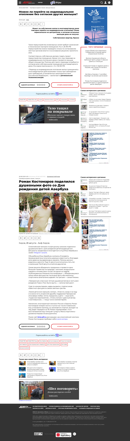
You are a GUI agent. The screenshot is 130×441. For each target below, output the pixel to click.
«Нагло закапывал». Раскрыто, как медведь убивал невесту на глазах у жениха (99, 119)
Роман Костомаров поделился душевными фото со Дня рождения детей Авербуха (95, 82)
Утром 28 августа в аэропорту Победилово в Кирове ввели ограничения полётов (95, 52)
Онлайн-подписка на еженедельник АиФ (61, 406)
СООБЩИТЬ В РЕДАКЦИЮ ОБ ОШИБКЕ (89, 408)
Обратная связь (95, 406)
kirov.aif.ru (42, 317)
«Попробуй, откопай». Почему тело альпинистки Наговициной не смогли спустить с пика (99, 200)
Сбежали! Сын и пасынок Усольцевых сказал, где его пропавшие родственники (100, 94)
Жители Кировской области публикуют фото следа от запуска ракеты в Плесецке (96, 59)
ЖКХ (27, 20)
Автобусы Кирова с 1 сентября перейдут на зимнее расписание (95, 75)
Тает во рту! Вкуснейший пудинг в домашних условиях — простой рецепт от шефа (99, 206)
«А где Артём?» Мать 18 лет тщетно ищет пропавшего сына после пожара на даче (99, 113)
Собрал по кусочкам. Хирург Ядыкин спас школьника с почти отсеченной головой (100, 101)
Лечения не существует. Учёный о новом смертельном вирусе (99, 106)
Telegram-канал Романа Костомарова (50, 233)
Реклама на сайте (38, 408)
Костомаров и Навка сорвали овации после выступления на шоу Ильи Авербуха (66, 369)
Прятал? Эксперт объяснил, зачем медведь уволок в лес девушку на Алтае (99, 194)
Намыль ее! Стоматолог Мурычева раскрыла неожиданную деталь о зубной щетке (99, 181)
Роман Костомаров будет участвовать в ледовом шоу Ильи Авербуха (37, 375)
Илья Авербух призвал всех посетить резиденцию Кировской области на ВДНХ (37, 363)
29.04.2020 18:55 (23, 7)
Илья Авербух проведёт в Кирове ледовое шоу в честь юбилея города (67, 363)
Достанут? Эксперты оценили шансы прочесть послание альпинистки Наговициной (100, 212)
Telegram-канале (40, 253)
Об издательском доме (40, 406)
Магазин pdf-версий (82, 406)
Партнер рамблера (49, 433)
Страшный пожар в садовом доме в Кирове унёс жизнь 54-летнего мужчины (95, 67)
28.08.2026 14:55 (23, 176)
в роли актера (61, 319)
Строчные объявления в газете (67, 408)
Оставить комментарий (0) (65, 85)
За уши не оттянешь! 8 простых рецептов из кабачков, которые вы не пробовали (100, 187)
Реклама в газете (51, 408)
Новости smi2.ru (25, 124)
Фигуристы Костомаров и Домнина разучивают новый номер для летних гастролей (35, 369)
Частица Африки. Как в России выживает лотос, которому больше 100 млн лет (99, 126)
